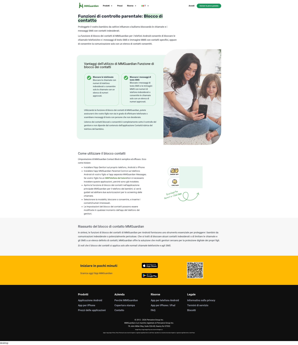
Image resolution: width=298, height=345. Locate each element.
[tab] (175, 171)
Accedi (191, 6)
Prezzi (119, 6)
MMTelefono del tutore (116, 178)
